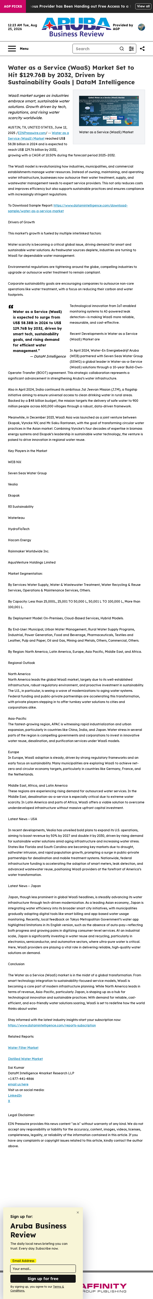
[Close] (78, 1212)
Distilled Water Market (25, 1059)
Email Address (23, 1261)
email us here (18, 1084)
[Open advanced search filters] (131, 48)
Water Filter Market (23, 1048)
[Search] (122, 48)
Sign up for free (43, 1278)
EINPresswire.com (32, 133)
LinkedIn (15, 1095)
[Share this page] (142, 49)
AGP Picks (13, 6)
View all (143, 6)
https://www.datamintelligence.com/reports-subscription (52, 1025)
